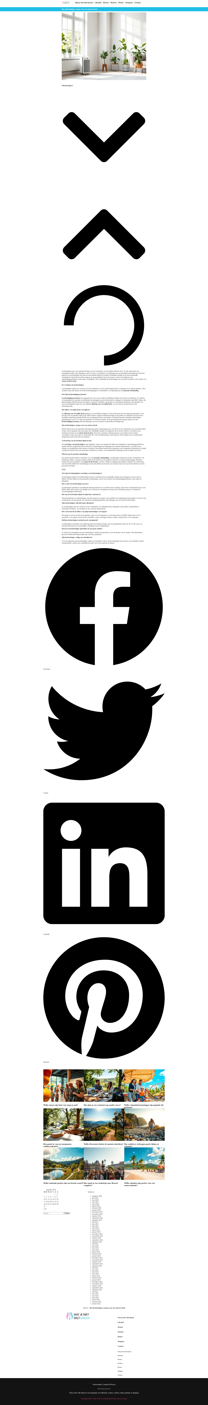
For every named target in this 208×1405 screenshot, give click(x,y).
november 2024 (97, 1236)
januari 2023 (96, 1280)
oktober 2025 (96, 1216)
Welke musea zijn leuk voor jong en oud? (60, 1105)
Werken (113, 3)
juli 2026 (95, 1198)
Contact (137, 3)
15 (55, 1199)
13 (51, 1199)
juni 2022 (95, 1294)
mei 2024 (95, 1248)
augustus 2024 (97, 1242)
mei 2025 (95, 1226)
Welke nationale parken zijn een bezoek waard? (63, 1183)
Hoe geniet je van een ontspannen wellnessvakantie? (57, 1145)
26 (49, 1204)
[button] (104, 137)
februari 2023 (96, 1278)
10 (44, 1199)
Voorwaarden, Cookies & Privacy (104, 1384)
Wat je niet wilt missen (84, 3)
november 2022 (97, 1284)
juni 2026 (95, 1200)
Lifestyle (98, 3)
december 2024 (97, 1234)
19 (49, 1201)
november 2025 (97, 1214)
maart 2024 (96, 1252)
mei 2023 (95, 1272)
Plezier (121, 3)
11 (46, 1199)
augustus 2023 (97, 1266)
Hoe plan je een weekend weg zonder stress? (102, 1105)
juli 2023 (95, 1268)
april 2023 (95, 1274)
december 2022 (97, 1282)
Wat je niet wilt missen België (53, 1324)
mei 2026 (95, 1202)
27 (51, 1204)
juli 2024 (95, 1244)
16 (57, 1199)
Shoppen (129, 3)
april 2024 (95, 1250)
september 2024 (97, 1240)
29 (55, 1204)
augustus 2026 (97, 1196)
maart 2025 (96, 1230)
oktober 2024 (96, 1238)
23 (57, 1201)
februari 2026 (96, 1208)
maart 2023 (96, 1276)
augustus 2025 (97, 1220)
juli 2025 (95, 1222)
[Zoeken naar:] (53, 1213)
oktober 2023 (96, 1262)
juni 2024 (95, 1246)
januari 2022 (96, 1304)
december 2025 (97, 1212)
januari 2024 (96, 1256)
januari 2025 (96, 1232)
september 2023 (97, 1264)
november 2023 (97, 1260)
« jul (44, 1209)
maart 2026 (96, 1206)
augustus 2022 (97, 1290)
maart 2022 (96, 1300)
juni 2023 (95, 1270)
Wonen (106, 3)
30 (57, 1204)
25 (47, 1204)
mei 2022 (95, 1296)
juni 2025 (95, 1224)
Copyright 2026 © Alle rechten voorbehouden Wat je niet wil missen (104, 1398)
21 (53, 1201)
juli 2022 (95, 1292)
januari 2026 (96, 1210)
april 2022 (95, 1298)
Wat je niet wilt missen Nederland (54, 1328)
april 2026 (95, 1204)
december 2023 (97, 1258)
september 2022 (97, 1288)
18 (47, 1201)
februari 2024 (96, 1254)
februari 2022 (96, 1302)
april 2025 (95, 1228)
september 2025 (97, 1218)
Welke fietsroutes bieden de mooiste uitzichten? (103, 1144)
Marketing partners (104, 1389)
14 (53, 1199)
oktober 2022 (96, 1286)
